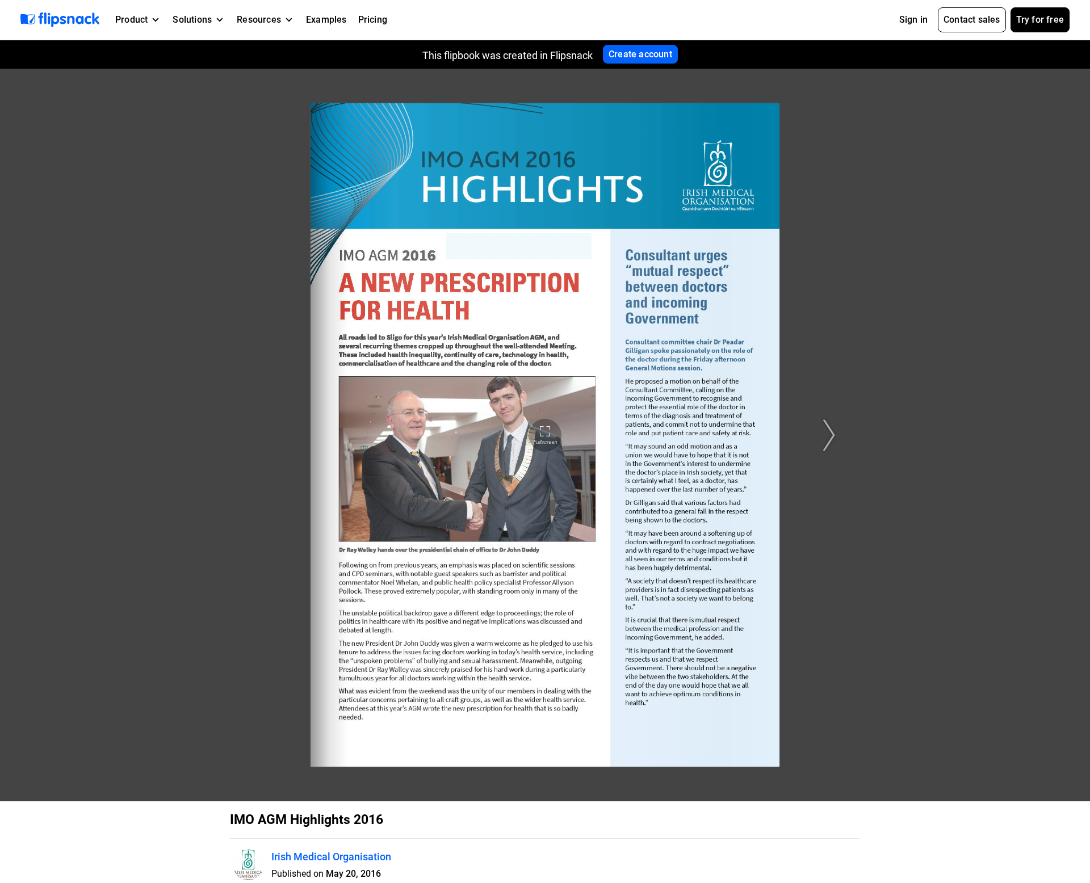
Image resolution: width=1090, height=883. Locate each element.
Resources (259, 19)
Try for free (1040, 19)
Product (131, 19)
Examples (326, 19)
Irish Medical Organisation (331, 857)
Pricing (372, 19)
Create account (640, 54)
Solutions (192, 19)
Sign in (913, 19)
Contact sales (972, 19)
